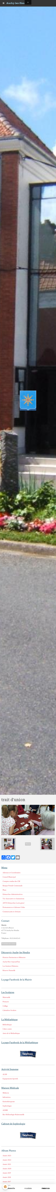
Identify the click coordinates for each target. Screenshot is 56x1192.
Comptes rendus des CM (11, 881)
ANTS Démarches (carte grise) (13, 903)
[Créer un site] (10, 1188)
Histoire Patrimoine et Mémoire (14, 957)
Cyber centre (7, 1029)
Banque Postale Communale (12, 885)
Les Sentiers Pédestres (10, 966)
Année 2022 (7, 1160)
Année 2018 (7, 1177)
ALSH (5, 1074)
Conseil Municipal (9, 877)
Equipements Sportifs (10, 1079)
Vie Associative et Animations (13, 898)
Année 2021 (7, 1164)
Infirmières (7, 1097)
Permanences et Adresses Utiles (14, 907)
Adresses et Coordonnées (11, 872)
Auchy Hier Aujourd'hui (11, 962)
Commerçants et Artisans (12, 911)
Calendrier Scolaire (9, 1010)
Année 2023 (7, 1155)
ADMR (5, 1110)
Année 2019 (7, 1173)
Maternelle (6, 997)
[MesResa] (45, 1188)
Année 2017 (7, 1181)
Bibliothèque (7, 1024)
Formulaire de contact (8, 944)
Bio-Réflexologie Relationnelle (13, 1114)
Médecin (6, 1093)
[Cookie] (5, 1187)
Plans (4, 890)
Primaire (6, 1002)
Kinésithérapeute (9, 1101)
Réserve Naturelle (9, 970)
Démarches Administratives (13, 894)
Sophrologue (7, 1106)
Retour (28, 844)
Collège (5, 1006)
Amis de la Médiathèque (11, 1033)
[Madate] (28, 1188)
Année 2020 (7, 1168)
